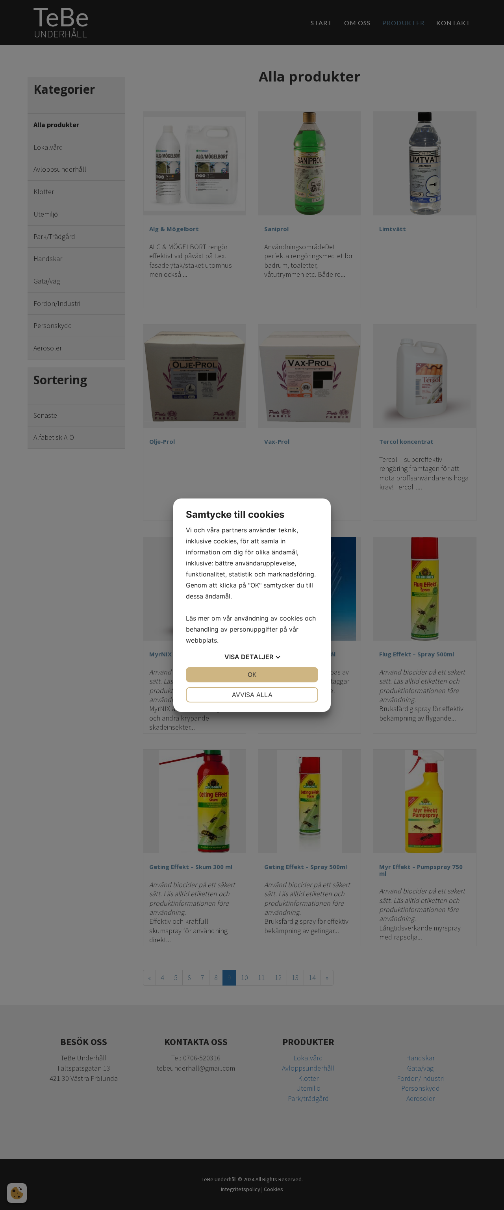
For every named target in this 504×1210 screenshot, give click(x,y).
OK (252, 674)
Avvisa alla (252, 695)
